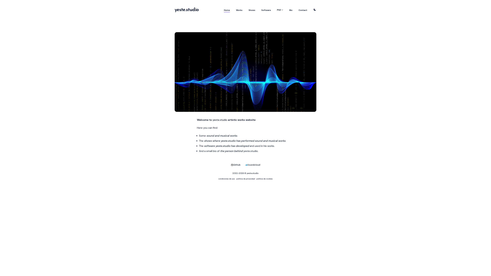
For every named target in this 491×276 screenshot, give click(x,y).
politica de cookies (264, 179)
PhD (279, 10)
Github (237, 164)
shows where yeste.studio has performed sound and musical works (244, 140)
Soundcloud (253, 164)
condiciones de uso (226, 179)
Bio (290, 10)
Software (266, 10)
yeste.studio (187, 10)
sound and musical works (222, 135)
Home (227, 10)
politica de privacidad (245, 179)
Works (239, 10)
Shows (252, 10)
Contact (303, 10)
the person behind (231, 151)
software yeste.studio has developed (226, 146)
